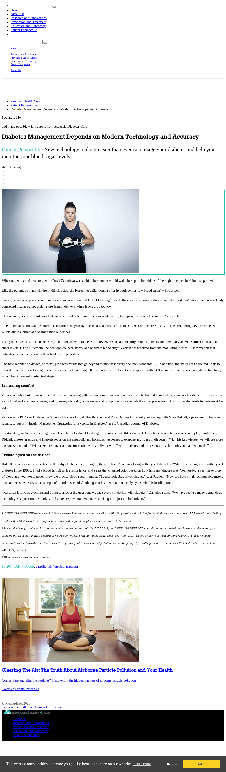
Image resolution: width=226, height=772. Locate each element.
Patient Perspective (24, 30)
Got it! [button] (201, 764)
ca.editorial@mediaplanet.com (57, 566)
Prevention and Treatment (28, 22)
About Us (17, 14)
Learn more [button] (142, 764)
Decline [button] (172, 764)
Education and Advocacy (28, 26)
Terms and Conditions (17, 707)
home (13, 48)
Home (15, 10)
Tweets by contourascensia (20, 689)
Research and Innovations (29, 18)
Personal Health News (26, 101)
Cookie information (48, 707)
